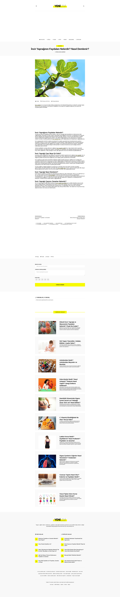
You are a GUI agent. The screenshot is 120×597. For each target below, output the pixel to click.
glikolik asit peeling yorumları (57, 573)
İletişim (69, 584)
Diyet (60, 39)
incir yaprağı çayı (59, 223)
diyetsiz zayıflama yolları (52, 575)
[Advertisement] (60, 24)
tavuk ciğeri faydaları (66, 573)
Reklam (65, 584)
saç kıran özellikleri (43, 575)
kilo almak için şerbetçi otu (50, 571)
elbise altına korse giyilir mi (61, 575)
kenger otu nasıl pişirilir (76, 575)
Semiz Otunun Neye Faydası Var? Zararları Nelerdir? (77, 218)
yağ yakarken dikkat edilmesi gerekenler (45, 573)
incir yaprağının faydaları (48, 223)
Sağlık (48, 39)
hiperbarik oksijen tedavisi (60, 571)
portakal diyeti (69, 575)
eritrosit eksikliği (68, 571)
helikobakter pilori (75, 571)
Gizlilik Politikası (57, 584)
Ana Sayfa (42, 39)
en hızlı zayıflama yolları (41, 571)
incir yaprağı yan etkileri (53, 224)
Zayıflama (79, 39)
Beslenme (71, 39)
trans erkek (81, 571)
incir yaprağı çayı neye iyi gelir (70, 223)
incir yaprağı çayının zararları (66, 224)
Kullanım (62, 584)
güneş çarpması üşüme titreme (76, 573)
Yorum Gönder (60, 284)
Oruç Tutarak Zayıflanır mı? (44, 544)
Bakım (65, 39)
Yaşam (54, 39)
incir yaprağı (38, 223)
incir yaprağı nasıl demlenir (41, 224)
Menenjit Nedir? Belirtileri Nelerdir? (72, 555)
